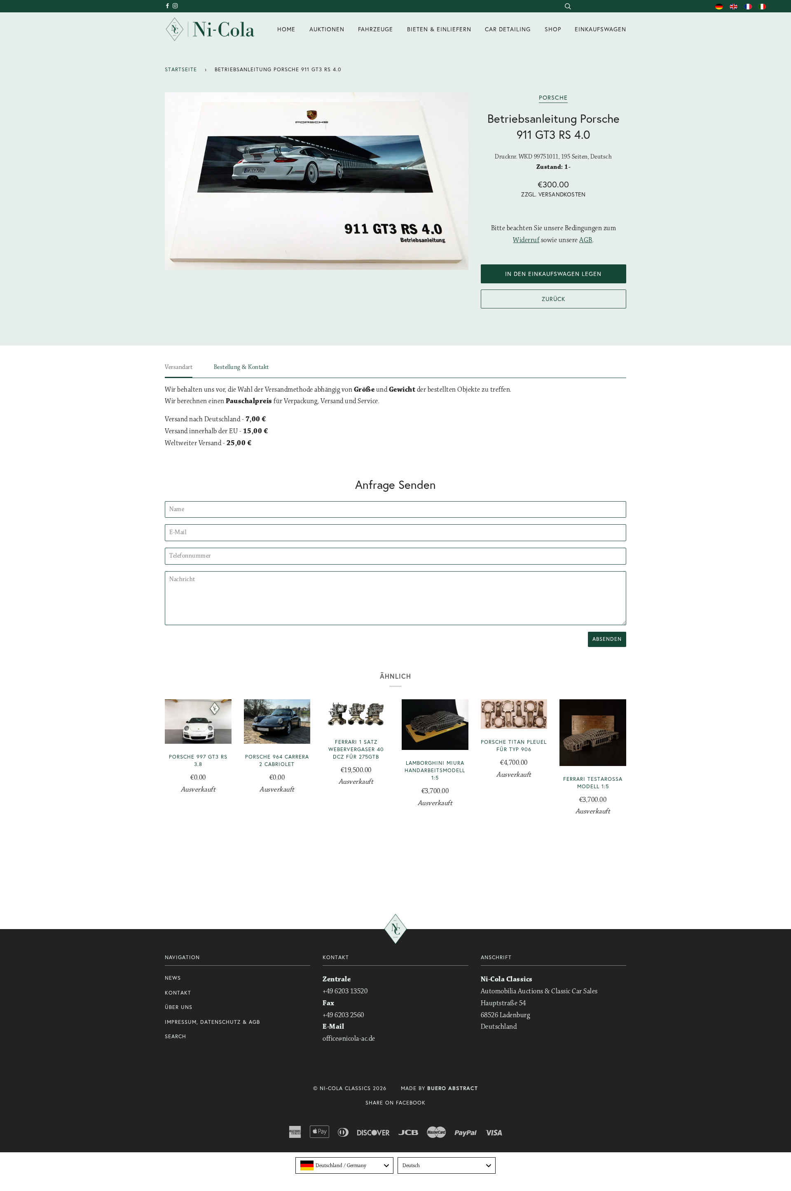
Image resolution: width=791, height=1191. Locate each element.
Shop (553, 29)
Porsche (553, 97)
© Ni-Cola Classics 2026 (349, 1088)
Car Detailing (508, 29)
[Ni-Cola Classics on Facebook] (169, 5)
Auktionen (326, 29)
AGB (585, 240)
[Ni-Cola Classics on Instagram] (175, 5)
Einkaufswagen (600, 29)
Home (286, 29)
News (173, 977)
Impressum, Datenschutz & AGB (212, 1021)
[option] (316, 181)
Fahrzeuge (375, 29)
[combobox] (567, 6)
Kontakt (178, 992)
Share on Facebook (395, 1102)
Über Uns (178, 1007)
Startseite (181, 69)
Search (175, 1036)
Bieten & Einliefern (439, 29)
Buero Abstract (452, 1088)
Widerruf (526, 240)
